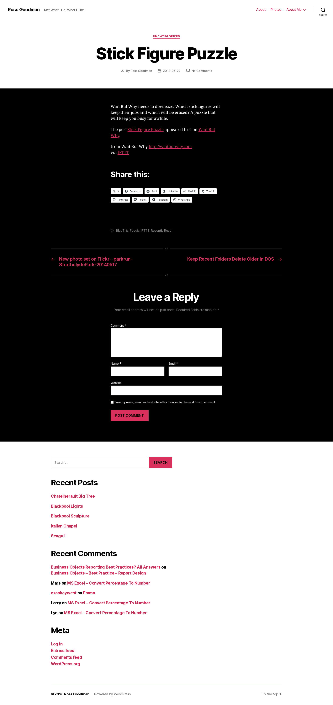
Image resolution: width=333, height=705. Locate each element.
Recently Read (161, 230)
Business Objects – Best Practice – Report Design (98, 573)
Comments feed (66, 657)
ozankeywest (64, 593)
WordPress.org (65, 663)
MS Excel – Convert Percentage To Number (108, 583)
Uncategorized (166, 36)
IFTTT (123, 152)
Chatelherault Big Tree (73, 496)
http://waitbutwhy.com (170, 146)
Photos (276, 10)
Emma (89, 593)
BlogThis (122, 230)
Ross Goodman (24, 9)
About (261, 10)
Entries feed (63, 650)
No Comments (202, 71)
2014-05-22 (171, 71)
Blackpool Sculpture (70, 516)
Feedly (134, 230)
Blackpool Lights (67, 506)
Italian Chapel (64, 526)
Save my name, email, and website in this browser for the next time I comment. (165, 402)
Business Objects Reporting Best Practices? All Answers (105, 567)
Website (116, 382)
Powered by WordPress (112, 694)
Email (173, 363)
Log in (56, 644)
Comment (119, 325)
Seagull (58, 535)
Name (116, 363)
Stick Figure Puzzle (146, 129)
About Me (294, 10)
